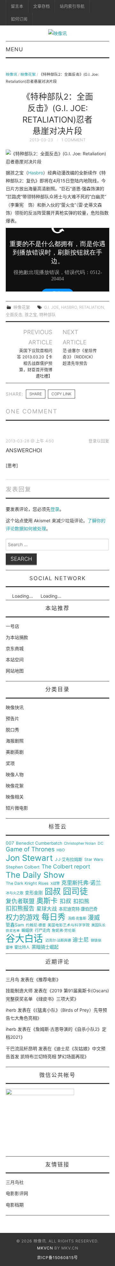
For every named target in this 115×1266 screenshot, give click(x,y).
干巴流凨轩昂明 (21, 1048)
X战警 (55, 884)
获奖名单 (13, 931)
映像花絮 (28, 74)
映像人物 (15, 774)
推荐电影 (47, 979)
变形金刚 (34, 892)
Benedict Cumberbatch (39, 843)
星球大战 (46, 909)
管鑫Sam (15, 924)
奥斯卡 (46, 901)
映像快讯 (15, 707)
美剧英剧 (15, 752)
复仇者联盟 (20, 901)
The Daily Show (35, 875)
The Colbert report (66, 866)
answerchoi (24, 450)
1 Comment (73, 139)
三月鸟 (12, 979)
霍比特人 (22, 947)
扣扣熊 (81, 901)
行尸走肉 (42, 930)
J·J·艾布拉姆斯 (68, 859)
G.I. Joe (51, 307)
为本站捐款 (17, 637)
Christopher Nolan (80, 843)
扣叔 (65, 901)
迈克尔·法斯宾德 (58, 941)
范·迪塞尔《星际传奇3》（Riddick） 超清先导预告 (80, 357)
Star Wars (93, 859)
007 (10, 843)
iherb (11, 1010)
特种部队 (47, 314)
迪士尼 (81, 940)
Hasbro (35, 172)
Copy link (61, 393)
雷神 (9, 948)
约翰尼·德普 (36, 925)
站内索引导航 (72, 6)
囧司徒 (75, 891)
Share (35, 393)
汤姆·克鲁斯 (77, 919)
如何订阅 (19, 19)
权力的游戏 (22, 917)
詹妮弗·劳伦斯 (64, 931)
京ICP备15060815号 (57, 1257)
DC (100, 843)
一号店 (12, 626)
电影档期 (15, 1204)
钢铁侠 (96, 941)
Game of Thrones (30, 849)
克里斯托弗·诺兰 (81, 883)
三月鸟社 (15, 1182)
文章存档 (41, 6)
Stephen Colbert (23, 867)
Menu (14, 49)
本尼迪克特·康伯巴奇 (78, 909)
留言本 (17, 6)
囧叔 (53, 891)
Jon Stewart (29, 858)
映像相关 (15, 796)
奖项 (10, 763)
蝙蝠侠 (27, 930)
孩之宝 (31, 314)
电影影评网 (17, 1193)
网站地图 (15, 670)
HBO (61, 850)
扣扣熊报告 (20, 908)
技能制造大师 (19, 990)
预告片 (12, 718)
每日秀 (53, 917)
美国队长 (98, 925)
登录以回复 (98, 441)
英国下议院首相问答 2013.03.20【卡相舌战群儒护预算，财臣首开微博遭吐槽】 (34, 363)
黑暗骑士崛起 (45, 947)
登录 (54, 509)
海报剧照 (15, 740)
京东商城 (15, 648)
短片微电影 (17, 808)
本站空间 (15, 659)
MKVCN (45, 1248)
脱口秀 (12, 729)
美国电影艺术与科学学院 (69, 925)
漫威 (94, 917)
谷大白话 (24, 938)
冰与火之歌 (14, 893)
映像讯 (11, 74)
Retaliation (91, 307)
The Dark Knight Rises (27, 883)
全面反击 (14, 314)
